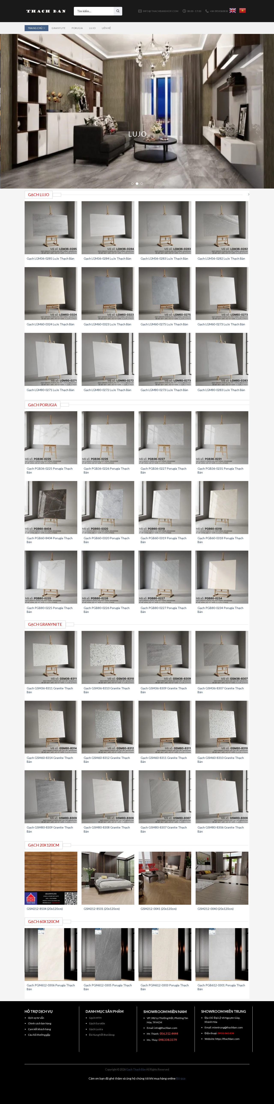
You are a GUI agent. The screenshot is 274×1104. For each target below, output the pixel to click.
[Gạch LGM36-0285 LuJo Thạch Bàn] (51, 227)
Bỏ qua (180, 1078)
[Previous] (11, 111)
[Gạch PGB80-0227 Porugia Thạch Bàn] (164, 577)
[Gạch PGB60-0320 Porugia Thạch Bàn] (108, 507)
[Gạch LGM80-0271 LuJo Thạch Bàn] (51, 359)
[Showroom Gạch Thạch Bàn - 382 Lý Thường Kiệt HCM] (46, 11)
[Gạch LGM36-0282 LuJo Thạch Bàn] (221, 227)
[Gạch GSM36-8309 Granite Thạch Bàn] (164, 657)
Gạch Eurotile (97, 1023)
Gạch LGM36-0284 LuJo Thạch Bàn (107, 258)
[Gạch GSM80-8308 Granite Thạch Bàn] (108, 796)
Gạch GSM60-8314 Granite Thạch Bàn (50, 759)
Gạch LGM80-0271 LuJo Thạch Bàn (50, 390)
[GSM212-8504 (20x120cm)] (51, 878)
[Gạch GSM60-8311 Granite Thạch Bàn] (164, 727)
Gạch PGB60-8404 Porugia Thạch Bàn (50, 540)
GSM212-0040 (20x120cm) (216, 909)
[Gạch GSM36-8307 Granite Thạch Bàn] (221, 657)
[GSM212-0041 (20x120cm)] (164, 878)
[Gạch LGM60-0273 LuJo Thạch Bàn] (221, 293)
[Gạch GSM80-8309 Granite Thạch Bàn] (51, 796)
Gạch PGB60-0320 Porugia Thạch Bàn (107, 540)
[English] (233, 10)
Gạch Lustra (96, 1029)
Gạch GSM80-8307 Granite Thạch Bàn (164, 829)
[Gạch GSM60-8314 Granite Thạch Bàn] (51, 727)
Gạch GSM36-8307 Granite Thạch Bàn (221, 690)
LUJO (137, 134)
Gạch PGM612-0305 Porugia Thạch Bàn (108, 987)
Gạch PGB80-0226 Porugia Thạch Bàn (107, 610)
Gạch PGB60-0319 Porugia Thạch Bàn (163, 540)
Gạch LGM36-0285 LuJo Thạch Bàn (50, 258)
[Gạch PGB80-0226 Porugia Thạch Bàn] (108, 577)
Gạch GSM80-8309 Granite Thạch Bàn (50, 829)
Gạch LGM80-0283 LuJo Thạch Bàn (221, 390)
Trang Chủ (35, 28)
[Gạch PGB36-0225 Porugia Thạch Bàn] (51, 437)
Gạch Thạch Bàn (136, 1069)
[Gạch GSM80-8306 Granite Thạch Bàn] (221, 796)
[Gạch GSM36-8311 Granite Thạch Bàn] (51, 657)
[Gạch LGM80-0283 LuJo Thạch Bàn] (221, 359)
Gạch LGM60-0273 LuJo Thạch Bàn (221, 324)
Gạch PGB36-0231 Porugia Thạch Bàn (220, 470)
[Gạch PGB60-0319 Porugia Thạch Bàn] (164, 507)
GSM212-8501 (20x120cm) (102, 909)
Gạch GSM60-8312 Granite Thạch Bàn (107, 759)
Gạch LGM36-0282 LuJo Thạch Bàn (221, 258)
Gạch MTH (95, 1017)
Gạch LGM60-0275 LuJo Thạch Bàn (164, 324)
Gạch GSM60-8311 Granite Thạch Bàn (164, 759)
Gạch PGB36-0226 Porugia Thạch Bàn (107, 470)
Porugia (77, 28)
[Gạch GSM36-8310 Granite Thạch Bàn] (108, 657)
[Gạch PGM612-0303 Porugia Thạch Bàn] (164, 954)
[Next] (263, 111)
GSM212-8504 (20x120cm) (45, 909)
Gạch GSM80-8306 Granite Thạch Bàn (221, 829)
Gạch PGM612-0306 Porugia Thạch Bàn (51, 987)
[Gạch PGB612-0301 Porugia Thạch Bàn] (221, 954)
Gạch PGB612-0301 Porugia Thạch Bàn (221, 987)
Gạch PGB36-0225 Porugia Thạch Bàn (50, 470)
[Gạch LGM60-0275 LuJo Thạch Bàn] (164, 293)
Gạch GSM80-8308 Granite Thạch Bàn (107, 829)
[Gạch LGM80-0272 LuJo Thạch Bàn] (108, 359)
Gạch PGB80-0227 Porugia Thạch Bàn (163, 610)
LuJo (92, 28)
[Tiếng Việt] (242, 10)
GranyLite (58, 28)
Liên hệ (106, 28)
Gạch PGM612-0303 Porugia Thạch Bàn (165, 987)
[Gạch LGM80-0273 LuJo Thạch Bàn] (164, 359)
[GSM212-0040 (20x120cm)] (221, 878)
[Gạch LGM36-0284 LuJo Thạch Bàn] (108, 227)
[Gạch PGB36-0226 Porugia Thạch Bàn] (108, 437)
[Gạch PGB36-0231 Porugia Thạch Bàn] (221, 437)
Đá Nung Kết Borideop (102, 1034)
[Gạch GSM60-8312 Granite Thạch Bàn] (108, 727)
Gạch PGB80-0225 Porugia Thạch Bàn (50, 610)
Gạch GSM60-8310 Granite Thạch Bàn (221, 759)
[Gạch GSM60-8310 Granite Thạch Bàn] (221, 727)
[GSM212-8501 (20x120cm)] (108, 878)
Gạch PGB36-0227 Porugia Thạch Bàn (163, 470)
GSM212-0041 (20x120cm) (159, 909)
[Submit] (118, 11)
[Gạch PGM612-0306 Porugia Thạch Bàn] (51, 954)
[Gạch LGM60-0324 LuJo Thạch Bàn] (51, 293)
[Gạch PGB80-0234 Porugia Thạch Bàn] (221, 577)
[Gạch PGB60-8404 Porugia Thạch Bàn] (51, 507)
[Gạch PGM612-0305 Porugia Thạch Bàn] (108, 954)
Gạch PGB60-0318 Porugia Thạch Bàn (220, 540)
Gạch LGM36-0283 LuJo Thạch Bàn (164, 258)
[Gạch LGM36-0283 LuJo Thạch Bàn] (164, 227)
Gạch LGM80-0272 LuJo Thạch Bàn (107, 390)
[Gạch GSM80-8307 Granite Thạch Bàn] (164, 796)
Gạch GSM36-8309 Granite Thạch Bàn (164, 690)
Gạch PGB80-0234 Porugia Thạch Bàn (220, 610)
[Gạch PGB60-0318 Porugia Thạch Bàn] (221, 507)
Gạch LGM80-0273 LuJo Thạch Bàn (164, 390)
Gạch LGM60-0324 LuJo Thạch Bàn (50, 324)
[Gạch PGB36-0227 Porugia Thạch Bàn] (164, 437)
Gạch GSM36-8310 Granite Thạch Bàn (107, 690)
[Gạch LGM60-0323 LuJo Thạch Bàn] (108, 293)
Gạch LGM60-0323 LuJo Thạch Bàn (107, 324)
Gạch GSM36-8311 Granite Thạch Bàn (50, 690)
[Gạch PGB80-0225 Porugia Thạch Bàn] (51, 577)
